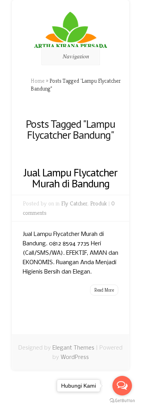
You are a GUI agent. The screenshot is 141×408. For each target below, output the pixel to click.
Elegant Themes (73, 348)
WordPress (75, 357)
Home (38, 80)
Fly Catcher (74, 203)
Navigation (76, 56)
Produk (98, 203)
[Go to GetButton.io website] (122, 400)
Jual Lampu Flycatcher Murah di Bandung (70, 177)
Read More (104, 290)
